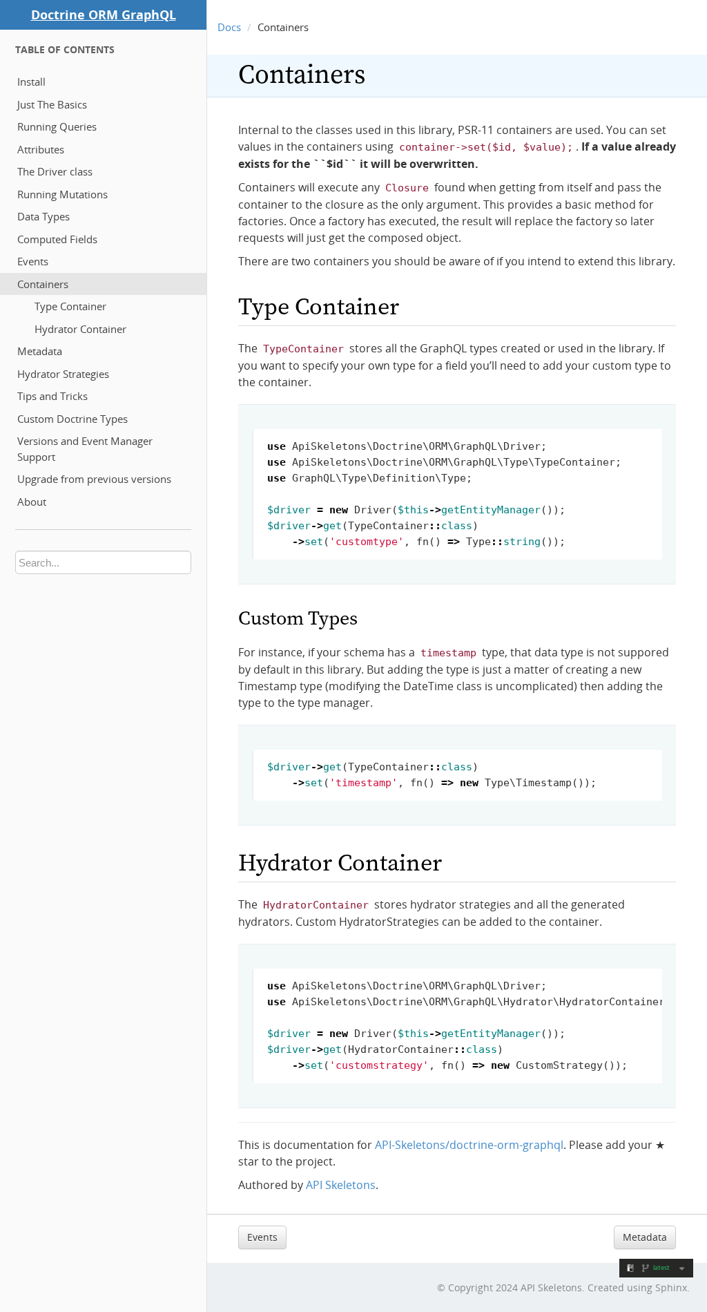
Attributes (40, 149)
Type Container (70, 306)
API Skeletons (341, 1184)
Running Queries (57, 126)
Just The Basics (52, 104)
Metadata (39, 351)
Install (31, 81)
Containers (42, 284)
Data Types (43, 216)
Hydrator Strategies (63, 374)
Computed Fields (57, 239)
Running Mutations (62, 194)
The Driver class (55, 171)
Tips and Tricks (52, 396)
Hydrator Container (80, 329)
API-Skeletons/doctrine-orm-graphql (469, 1144)
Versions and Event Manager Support (85, 449)
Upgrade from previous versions (94, 479)
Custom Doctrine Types (72, 419)
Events (32, 261)
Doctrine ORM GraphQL (103, 14)
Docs (229, 27)
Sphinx (671, 1287)
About (31, 501)
